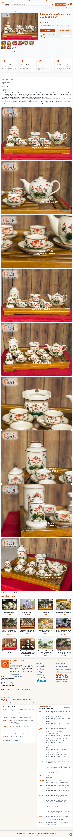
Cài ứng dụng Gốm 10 (60, 668)
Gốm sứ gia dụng (40, 669)
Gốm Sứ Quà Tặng (40, 668)
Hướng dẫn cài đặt (67, 35)
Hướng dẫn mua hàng (60, 663)
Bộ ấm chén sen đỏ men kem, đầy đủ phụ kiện (36, 11)
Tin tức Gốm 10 (57, 7)
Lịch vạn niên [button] (64, 7)
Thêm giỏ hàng (65, 30)
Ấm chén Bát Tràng (11, 11)
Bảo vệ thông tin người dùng (62, 666)
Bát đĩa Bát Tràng (40, 665)
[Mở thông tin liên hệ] (70, 834)
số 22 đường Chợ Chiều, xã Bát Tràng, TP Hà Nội (12, 676)
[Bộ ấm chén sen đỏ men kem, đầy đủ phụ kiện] (19, 26)
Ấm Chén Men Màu (21, 11)
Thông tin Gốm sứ (47, 7)
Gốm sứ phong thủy (40, 666)
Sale (70, 7)
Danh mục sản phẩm (61, 4)
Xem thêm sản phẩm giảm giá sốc (61, 25)
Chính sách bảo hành (60, 665)
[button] (52, 4)
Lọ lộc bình (38, 671)
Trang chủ (4, 11)
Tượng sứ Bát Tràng (40, 677)
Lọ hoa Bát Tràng (40, 672)
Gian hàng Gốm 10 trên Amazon (11, 740)
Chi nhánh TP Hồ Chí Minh (7, 682)
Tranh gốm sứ (39, 674)
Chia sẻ (58, 19)
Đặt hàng (48, 30)
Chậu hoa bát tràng (40, 675)
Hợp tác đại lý (59, 662)
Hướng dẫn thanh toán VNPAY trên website (63, 670)
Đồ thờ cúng (39, 663)
